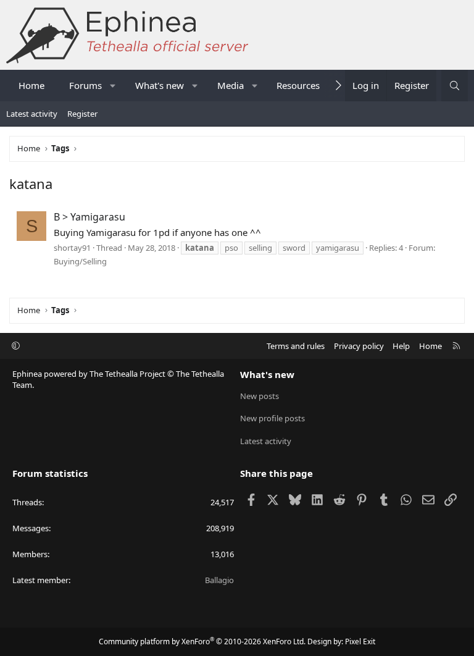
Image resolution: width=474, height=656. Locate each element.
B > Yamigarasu (89, 217)
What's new (159, 85)
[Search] (454, 85)
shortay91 (72, 247)
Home (31, 85)
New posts (259, 396)
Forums (85, 85)
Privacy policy (359, 345)
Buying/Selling (80, 261)
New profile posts (272, 418)
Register (82, 113)
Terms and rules (296, 345)
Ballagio (219, 580)
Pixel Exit (360, 641)
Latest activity (31, 113)
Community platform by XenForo (202, 641)
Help (401, 345)
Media (230, 85)
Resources (298, 85)
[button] (113, 85)
